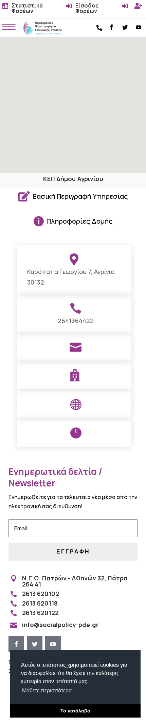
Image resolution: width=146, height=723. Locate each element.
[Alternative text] (42, 32)
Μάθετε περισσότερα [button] (47, 690)
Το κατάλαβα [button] (75, 710)
